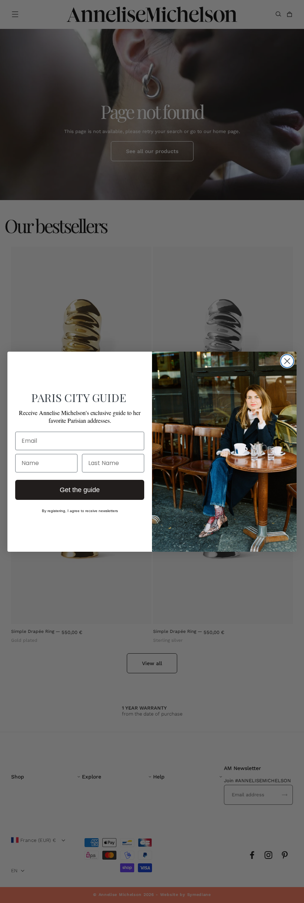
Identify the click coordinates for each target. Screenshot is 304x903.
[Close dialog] (287, 361)
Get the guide (80, 490)
